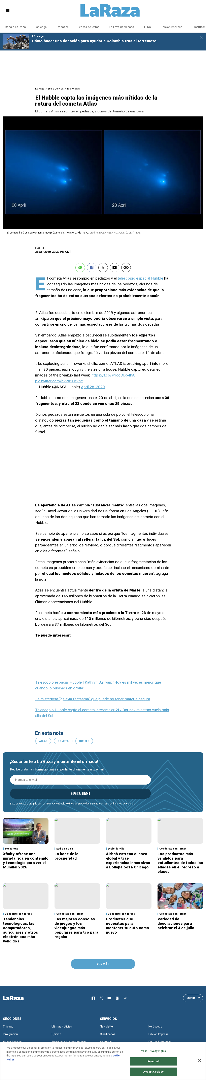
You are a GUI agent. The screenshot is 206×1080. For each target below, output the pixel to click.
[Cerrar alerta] (201, 37)
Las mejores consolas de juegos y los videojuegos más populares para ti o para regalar (76, 928)
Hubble (84, 741)
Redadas (63, 27)
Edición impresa (171, 27)
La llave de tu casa (121, 27)
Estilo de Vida (56, 88)
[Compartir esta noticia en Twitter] (103, 267)
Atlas (43, 741)
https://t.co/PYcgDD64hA (113, 375)
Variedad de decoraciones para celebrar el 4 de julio (176, 923)
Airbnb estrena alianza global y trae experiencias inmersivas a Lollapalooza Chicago (128, 860)
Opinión (56, 1034)
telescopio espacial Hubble (140, 278)
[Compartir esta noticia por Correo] (114, 267)
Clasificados (107, 1034)
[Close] (199, 1060)
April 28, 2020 (93, 387)
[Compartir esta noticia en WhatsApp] (80, 267)
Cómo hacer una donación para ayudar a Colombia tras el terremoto (94, 41)
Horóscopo (155, 1026)
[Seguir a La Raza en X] (101, 998)
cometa (63, 741)
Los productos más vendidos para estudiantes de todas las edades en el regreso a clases (180, 863)
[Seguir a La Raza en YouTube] (109, 998)
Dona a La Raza (15, 27)
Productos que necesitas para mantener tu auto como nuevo (127, 926)
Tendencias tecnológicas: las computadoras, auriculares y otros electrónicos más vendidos (20, 930)
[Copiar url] (126, 267)
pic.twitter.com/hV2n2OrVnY (59, 381)
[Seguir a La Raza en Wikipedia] (125, 998)
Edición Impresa (158, 1034)
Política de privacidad (78, 803)
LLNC (147, 27)
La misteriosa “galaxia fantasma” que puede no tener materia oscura (92, 699)
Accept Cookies (153, 1071)
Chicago (41, 27)
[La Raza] (110, 10)
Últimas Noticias (62, 1026)
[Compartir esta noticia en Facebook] (91, 267)
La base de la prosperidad (66, 856)
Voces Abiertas (89, 27)
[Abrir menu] (7, 10)
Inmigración (10, 1034)
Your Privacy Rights (153, 1050)
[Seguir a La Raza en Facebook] (93, 998)
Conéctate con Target (172, 849)
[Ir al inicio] (19, 998)
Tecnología (73, 88)
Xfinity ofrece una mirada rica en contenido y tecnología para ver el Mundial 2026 (25, 860)
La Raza (39, 88)
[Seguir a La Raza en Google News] (117, 998)
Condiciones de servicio (121, 803)
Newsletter (107, 1026)
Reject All (153, 1061)
